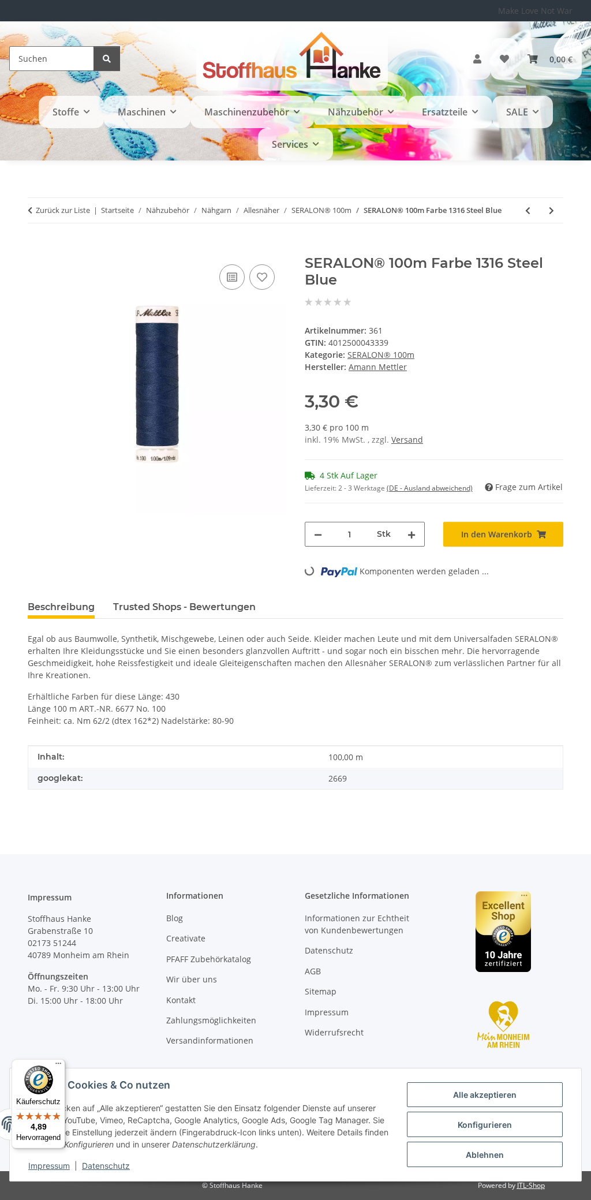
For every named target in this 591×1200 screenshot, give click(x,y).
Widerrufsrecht (334, 1032)
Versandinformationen (209, 1040)
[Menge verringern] (318, 534)
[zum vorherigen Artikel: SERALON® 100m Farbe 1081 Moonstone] (528, 210)
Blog (174, 918)
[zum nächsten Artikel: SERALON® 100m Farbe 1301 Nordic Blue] (551, 210)
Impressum (49, 1166)
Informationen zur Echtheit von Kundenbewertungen (357, 924)
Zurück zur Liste (63, 210)
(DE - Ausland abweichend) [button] (430, 488)
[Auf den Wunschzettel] (262, 277)
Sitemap (320, 991)
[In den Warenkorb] (37, 248)
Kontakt (181, 1000)
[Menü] (58, 1066)
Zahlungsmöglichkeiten (211, 1020)
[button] (477, 59)
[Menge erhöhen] (411, 534)
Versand (407, 439)
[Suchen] (106, 58)
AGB (313, 971)
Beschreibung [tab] (61, 606)
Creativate (185, 938)
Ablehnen (485, 1155)
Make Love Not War (535, 10)
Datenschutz (106, 1166)
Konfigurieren (485, 1125)
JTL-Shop (531, 1185)
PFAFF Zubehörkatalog (208, 959)
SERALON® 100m (380, 354)
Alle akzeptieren (485, 1095)
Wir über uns (191, 979)
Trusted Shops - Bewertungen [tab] (184, 606)
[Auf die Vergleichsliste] (232, 277)
